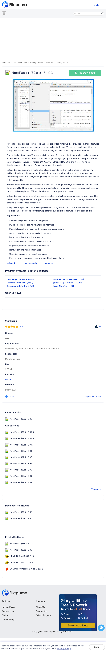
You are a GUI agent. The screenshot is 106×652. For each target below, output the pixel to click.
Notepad (11, 263)
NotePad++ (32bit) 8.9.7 (21, 419)
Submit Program (43, 615)
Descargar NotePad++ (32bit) (20, 286)
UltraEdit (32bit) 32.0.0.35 (21, 562)
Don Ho (8, 379)
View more (96, 489)
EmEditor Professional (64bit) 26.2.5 (26, 569)
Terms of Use (8, 611)
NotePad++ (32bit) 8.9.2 (21, 476)
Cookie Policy (8, 619)
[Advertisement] (53, 40)
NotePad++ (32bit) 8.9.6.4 (22, 432)
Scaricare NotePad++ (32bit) (20, 282)
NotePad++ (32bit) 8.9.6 (21, 451)
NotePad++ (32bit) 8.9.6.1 (21, 445)
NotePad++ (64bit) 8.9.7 (21, 518)
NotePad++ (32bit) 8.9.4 (21, 463)
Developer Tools (20, 63)
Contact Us (41, 611)
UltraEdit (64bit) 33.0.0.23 (22, 556)
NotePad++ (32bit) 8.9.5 (21, 457)
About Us (40, 607)
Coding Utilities (36, 63)
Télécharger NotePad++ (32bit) (21, 279)
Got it (97, 647)
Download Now (78, 625)
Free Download (86, 72)
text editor (49, 263)
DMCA (5, 615)
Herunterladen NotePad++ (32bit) (68, 279)
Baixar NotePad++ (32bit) (65, 286)
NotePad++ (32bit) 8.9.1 (21, 482)
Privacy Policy (8, 607)
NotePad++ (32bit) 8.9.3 (21, 470)
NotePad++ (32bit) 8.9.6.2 (22, 438)
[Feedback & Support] (101, 628)
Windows (6, 63)
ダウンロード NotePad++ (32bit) (68, 282)
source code (31, 263)
